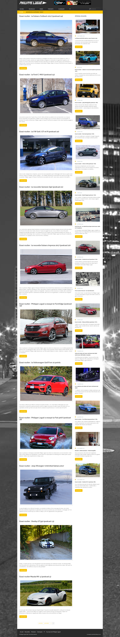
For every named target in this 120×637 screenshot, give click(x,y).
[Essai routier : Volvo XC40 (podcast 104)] (88, 152)
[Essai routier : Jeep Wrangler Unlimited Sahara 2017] (46, 487)
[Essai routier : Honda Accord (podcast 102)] (88, 247)
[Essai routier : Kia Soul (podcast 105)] (88, 122)
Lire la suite (23, 68)
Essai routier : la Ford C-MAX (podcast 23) (37, 75)
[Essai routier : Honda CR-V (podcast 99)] (88, 470)
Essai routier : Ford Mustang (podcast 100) (86, 419)
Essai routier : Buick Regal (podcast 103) (85, 195)
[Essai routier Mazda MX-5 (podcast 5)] (46, 593)
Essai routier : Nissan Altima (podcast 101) (86, 322)
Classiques (61, 9)
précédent (46, 623)
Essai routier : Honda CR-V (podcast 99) (85, 482)
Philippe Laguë (23, 634)
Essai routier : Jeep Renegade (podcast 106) (86, 102)
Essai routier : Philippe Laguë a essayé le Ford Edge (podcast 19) (45, 305)
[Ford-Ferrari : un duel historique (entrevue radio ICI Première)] (88, 215)
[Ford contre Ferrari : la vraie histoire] (88, 279)
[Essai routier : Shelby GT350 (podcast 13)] (46, 542)
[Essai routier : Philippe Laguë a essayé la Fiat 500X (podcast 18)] (46, 436)
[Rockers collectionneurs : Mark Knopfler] (88, 439)
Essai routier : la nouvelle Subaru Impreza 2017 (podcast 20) (45, 245)
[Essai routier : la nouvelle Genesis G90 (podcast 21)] (46, 208)
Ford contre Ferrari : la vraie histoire (84, 290)
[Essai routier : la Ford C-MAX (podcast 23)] (46, 95)
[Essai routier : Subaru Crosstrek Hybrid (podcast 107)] (88, 58)
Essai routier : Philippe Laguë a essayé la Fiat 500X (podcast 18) (45, 419)
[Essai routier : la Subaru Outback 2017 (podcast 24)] (46, 37)
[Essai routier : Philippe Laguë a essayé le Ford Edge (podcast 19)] (46, 326)
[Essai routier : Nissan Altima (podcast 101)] (88, 310)
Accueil (22, 9)
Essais (41, 9)
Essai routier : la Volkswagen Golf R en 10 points (39, 362)
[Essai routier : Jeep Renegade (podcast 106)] (88, 91)
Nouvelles (32, 9)
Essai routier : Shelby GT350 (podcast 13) (36, 521)
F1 (70, 9)
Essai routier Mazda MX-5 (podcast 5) (35, 577)
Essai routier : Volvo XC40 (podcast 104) (85, 163)
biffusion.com (98, 634)
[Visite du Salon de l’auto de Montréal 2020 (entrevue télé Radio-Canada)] (88, 342)
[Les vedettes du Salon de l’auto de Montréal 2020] (88, 374)
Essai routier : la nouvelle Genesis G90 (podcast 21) (41, 187)
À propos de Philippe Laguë (53, 632)
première (41, 623)
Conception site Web (91, 634)
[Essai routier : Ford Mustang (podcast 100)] (88, 407)
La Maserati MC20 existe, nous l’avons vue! (86, 38)
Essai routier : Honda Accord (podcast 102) (86, 259)
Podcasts (50, 9)
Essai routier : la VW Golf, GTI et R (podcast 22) (39, 132)
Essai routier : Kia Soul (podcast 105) (84, 134)
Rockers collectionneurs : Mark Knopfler (85, 450)
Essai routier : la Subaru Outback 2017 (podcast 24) (41, 16)
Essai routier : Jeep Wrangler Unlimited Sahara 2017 (41, 466)
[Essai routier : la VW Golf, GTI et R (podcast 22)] (46, 152)
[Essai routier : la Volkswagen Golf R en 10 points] (46, 383)
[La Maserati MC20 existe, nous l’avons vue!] (88, 26)
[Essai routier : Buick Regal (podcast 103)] (88, 183)
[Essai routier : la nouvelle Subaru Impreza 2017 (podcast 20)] (46, 266)
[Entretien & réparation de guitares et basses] (72, 3)
